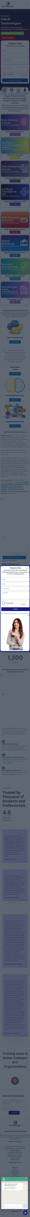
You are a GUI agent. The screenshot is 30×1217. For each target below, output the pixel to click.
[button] (27, 568)
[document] (15, 608)
